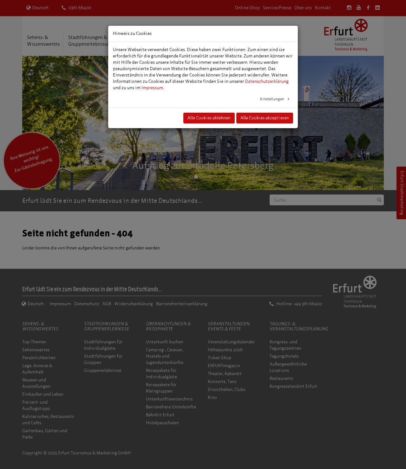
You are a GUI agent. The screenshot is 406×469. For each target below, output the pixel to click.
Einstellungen (272, 99)
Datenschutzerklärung (267, 81)
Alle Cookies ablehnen (209, 118)
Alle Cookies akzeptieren (264, 118)
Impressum (152, 87)
